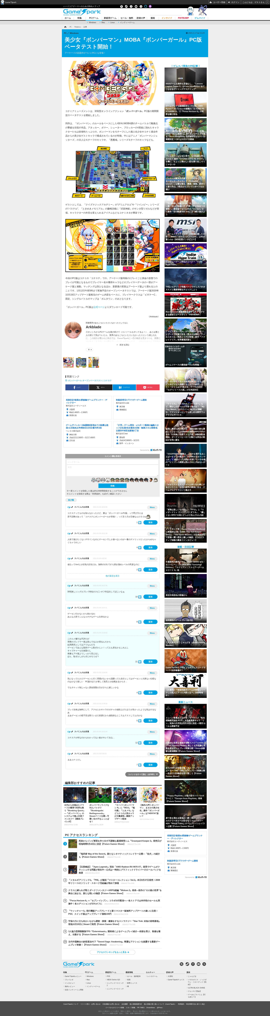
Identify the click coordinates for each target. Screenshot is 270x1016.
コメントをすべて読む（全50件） (142, 774)
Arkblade (93, 327)
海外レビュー (70, 986)
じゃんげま (192, 976)
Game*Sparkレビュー (73, 976)
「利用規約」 (96, 494)
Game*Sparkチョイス (176, 980)
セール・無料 (127, 18)
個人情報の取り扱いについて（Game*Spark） (160, 1004)
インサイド (167, 18)
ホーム (68, 18)
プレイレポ (69, 980)
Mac (103, 22)
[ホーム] (65, 27)
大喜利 (170, 976)
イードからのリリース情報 (114, 1007)
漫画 (153, 18)
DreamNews (150, 1007)
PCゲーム (93, 18)
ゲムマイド (200, 18)
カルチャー (150, 972)
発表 (128, 980)
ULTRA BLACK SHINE (196, 988)
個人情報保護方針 (136, 1004)
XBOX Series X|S (113, 980)
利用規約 (181, 1004)
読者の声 (141, 18)
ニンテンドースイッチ (115, 989)
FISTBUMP (183, 18)
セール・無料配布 (134, 976)
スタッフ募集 (130, 1007)
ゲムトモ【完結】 (195, 991)
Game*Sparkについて (70, 1004)
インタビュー (70, 983)
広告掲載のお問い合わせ (111, 1004)
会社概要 (125, 1004)
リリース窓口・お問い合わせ (90, 1004)
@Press (160, 1007)
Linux (112, 22)
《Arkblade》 (154, 316)
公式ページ (99, 307)
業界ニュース (132, 983)
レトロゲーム (152, 976)
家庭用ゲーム (110, 18)
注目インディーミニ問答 (74, 990)
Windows (92, 22)
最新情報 (129, 972)
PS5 (108, 976)
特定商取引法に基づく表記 (195, 1004)
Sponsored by (144, 450)
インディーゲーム (127, 22)
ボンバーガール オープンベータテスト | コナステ (90, 380)
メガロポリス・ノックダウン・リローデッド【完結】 (197, 982)
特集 (79, 18)
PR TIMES (140, 1007)
